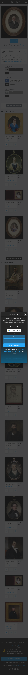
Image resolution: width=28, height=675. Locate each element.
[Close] (25, 314)
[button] (14, 330)
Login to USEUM (14, 345)
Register (8, 358)
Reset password (17, 358)
